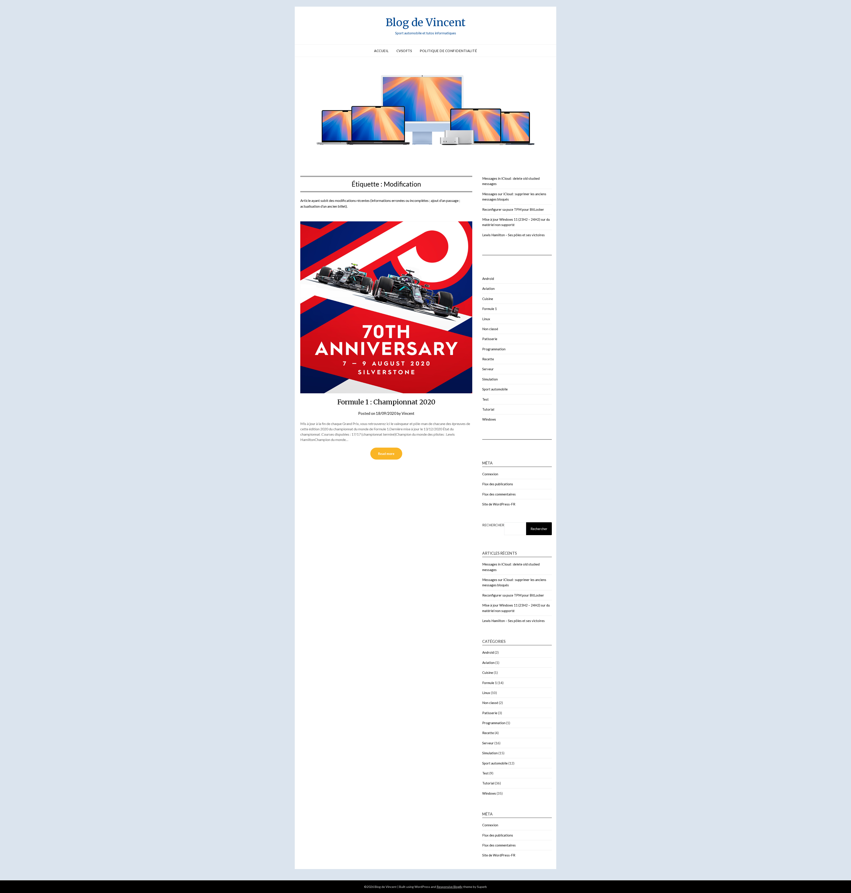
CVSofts (404, 51)
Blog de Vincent (425, 22)
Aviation (488, 289)
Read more (386, 454)
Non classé (490, 329)
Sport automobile (495, 389)
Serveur (488, 369)
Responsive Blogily (450, 887)
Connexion (490, 474)
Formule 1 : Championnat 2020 (386, 402)
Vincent (408, 413)
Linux (486, 319)
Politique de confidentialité (448, 51)
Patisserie (489, 339)
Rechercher (493, 525)
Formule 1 (489, 309)
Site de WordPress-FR (498, 504)
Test (485, 399)
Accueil (381, 51)
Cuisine (487, 299)
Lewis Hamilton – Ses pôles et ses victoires (513, 235)
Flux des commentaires (499, 494)
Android (488, 279)
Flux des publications (497, 484)
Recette (488, 359)
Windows (489, 419)
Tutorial (488, 409)
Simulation (490, 379)
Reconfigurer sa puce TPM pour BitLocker (513, 209)
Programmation (494, 349)
